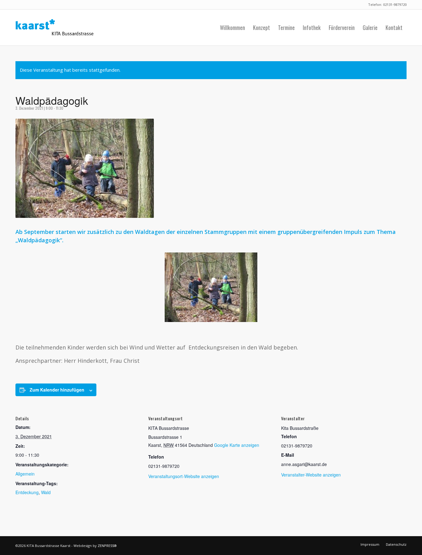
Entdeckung (27, 492)
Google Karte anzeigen (236, 445)
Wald (46, 492)
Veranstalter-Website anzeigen (311, 475)
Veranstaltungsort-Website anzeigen (183, 476)
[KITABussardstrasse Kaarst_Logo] (54, 27)
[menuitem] (232, 27)
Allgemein (25, 474)
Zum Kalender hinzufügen (57, 390)
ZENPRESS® (107, 545)
